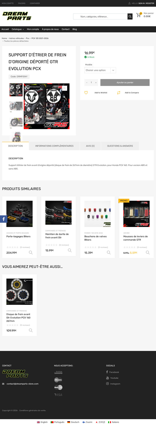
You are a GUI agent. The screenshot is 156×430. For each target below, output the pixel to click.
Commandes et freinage (16, 311)
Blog (75, 29)
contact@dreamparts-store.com (22, 384)
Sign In (141, 3)
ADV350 (126, 233)
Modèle (88, 64)
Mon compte (33, 29)
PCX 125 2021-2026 (40, 38)
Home (4, 38)
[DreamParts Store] (17, 19)
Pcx (27, 38)
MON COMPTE (8, 3)
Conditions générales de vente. (32, 410)
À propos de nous (50, 29)
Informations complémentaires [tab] (54, 146)
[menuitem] (42, 422)
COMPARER (35, 3)
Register (150, 3)
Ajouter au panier (125, 82)
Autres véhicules (16, 38)
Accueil (5, 29)
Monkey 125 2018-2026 (93, 233)
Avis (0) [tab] (90, 146)
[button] (64, 88)
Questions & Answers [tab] (120, 146)
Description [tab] (15, 146)
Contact (65, 29)
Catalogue (17, 29)
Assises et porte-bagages (17, 233)
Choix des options (31, 330)
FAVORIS (21, 3)
